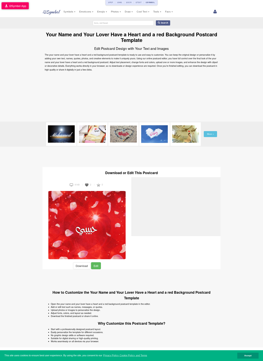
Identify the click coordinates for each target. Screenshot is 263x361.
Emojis (101, 11)
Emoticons (85, 11)
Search (164, 23)
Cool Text (142, 11)
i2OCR (129, 2)
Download (82, 266)
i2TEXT (139, 2)
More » (210, 134)
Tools (156, 11)
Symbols (68, 11)
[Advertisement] (131, 97)
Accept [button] (248, 355)
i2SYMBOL (150, 2)
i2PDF (110, 2)
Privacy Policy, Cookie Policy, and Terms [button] (125, 355)
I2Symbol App (17, 6)
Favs (168, 11)
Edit (96, 266)
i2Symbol (50, 12)
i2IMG (119, 2)
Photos (115, 11)
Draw (128, 11)
